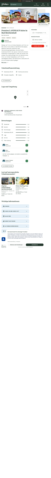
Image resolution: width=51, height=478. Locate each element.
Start (2, 245)
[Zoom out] (27, 93)
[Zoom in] (27, 91)
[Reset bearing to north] (27, 95)
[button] (3, 62)
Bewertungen (28, 0)
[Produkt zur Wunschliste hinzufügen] (13, 179)
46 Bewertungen (7, 41)
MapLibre (25, 106)
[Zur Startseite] (4, 4)
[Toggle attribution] (27, 106)
